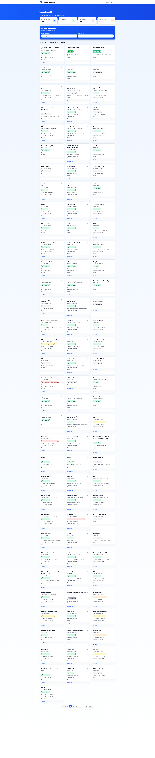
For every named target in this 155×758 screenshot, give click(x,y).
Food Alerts (112, 2)
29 (86, 706)
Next (90, 706)
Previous (66, 706)
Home (107, 2)
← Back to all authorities (44, 9)
